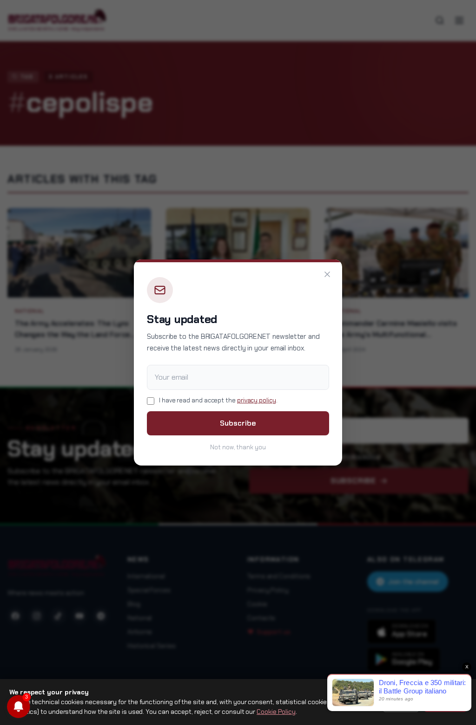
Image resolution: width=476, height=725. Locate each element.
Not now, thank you (238, 447)
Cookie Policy (276, 711)
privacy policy (256, 400)
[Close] (327, 274)
